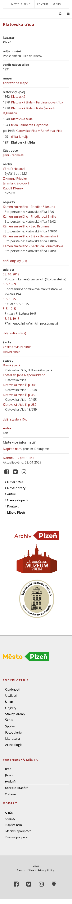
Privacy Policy (46, 870)
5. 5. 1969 (9, 284)
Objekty (10, 708)
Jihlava (9, 775)
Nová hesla (14, 482)
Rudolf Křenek (13, 188)
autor (7, 428)
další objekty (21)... (16, 261)
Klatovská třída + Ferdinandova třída (37, 102)
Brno (8, 769)
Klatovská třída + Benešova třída (39, 131)
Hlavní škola (11, 352)
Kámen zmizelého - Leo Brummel (26, 226)
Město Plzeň (15, 512)
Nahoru (8, 458)
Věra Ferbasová (14, 169)
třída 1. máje (20, 137)
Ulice (9, 702)
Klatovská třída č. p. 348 (19, 385)
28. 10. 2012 (11, 274)
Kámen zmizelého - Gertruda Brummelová (33, 246)
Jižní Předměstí (13, 155)
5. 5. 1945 (9, 299)
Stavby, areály (15, 714)
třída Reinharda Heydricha (29, 125)
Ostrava (10, 794)
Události (11, 695)
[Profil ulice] (54, 884)
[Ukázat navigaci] (68, 13)
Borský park (11, 365)
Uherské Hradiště (16, 788)
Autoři (11, 494)
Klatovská (18, 96)
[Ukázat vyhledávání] (60, 13)
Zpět (21, 458)
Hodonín (10, 781)
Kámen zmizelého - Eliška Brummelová (30, 236)
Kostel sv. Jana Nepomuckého (24, 375)
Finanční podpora (16, 837)
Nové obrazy (15, 488)
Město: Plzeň (20, 4)
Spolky (10, 726)
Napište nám (12, 449)
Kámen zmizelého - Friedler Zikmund (29, 207)
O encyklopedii (17, 500)
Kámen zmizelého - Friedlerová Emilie (29, 216)
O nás (57, 4)
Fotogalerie (13, 732)
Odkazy (10, 819)
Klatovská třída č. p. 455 (19, 395)
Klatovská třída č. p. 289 (19, 404)
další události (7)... (15, 333)
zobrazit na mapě (15, 83)
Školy (9, 720)
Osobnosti (12, 689)
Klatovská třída (22, 119)
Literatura (12, 738)
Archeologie (13, 745)
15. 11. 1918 (11, 318)
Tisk (31, 458)
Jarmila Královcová (16, 183)
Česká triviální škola (17, 347)
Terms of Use (25, 870)
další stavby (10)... (15, 419)
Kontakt (42, 4)
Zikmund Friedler (15, 178)
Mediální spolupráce (18, 831)
